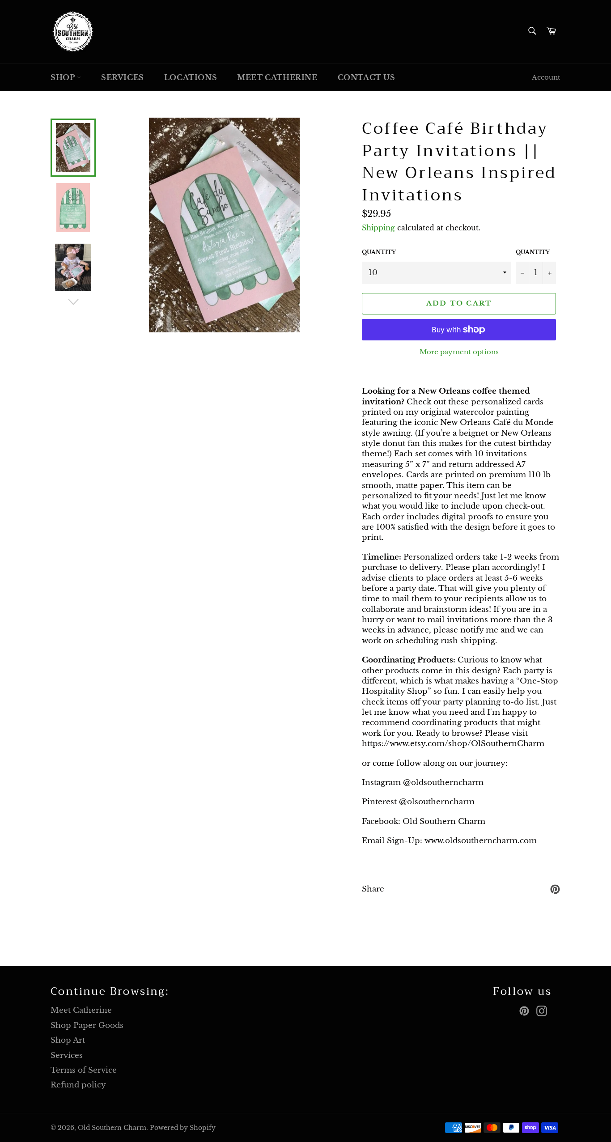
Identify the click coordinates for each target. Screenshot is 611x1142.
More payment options (459, 352)
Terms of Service (84, 1070)
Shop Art (68, 1040)
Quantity (379, 252)
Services (122, 77)
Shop (64, 77)
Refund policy (78, 1085)
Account (546, 77)
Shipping (378, 227)
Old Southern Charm (112, 1128)
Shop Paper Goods (87, 1025)
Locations (190, 77)
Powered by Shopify (183, 1128)
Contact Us (366, 77)
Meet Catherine (277, 77)
